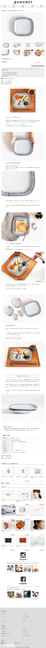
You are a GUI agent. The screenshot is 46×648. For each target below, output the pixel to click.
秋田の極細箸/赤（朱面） (40, 281)
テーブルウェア (3, 613)
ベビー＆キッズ (3, 621)
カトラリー (3, 616)
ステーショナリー (25, 618)
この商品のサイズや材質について (8, 78)
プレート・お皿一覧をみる (7, 82)
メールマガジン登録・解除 (26, 635)
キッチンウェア (25, 613)
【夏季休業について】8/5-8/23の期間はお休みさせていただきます (12, 10)
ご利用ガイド (25, 628)
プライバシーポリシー (26, 633)
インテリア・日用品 (26, 616)
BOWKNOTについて (4, 628)
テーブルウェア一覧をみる (7, 458)
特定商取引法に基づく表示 (5, 633)
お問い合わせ (3, 635)
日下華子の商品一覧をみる (7, 455)
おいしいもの (25, 621)
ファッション (3, 618)
